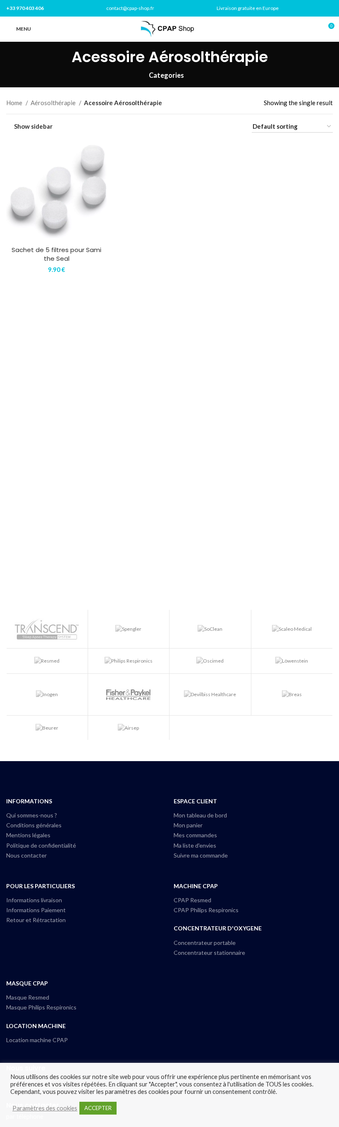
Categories (166, 75)
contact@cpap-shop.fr (130, 8)
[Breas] (292, 694)
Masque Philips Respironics (41, 1007)
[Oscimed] (210, 661)
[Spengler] (129, 629)
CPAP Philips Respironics (206, 909)
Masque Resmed (27, 997)
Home (15, 102)
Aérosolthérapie (54, 102)
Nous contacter (26, 855)
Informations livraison (34, 900)
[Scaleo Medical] (292, 629)
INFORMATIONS (29, 801)
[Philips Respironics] (129, 661)
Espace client (195, 801)
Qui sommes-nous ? (31, 815)
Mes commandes (195, 835)
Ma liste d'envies (195, 845)
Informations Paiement (36, 909)
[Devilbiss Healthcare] (210, 694)
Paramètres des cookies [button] (44, 1108)
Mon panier (188, 825)
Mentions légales (28, 835)
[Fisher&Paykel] (129, 694)
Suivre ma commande (201, 855)
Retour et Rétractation (36, 919)
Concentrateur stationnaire (209, 952)
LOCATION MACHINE (36, 1025)
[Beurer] (47, 728)
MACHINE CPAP (196, 885)
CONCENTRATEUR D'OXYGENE (218, 928)
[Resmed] (47, 661)
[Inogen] (47, 694)
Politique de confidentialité (41, 845)
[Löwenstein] (292, 661)
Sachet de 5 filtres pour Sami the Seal (56, 254)
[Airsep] (129, 728)
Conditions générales (34, 825)
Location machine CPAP (37, 1039)
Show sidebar (33, 126)
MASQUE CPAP (27, 983)
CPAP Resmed (192, 900)
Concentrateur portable (205, 942)
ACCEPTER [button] (98, 1108)
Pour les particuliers (40, 885)
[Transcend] (47, 629)
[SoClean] (210, 629)
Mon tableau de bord (200, 815)
